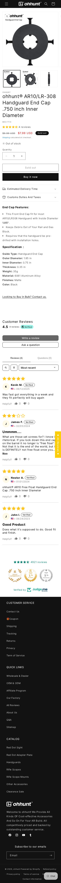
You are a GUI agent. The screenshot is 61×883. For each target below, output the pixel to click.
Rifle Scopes (14, 769)
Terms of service (31, 874)
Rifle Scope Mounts (18, 776)
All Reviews (13, 705)
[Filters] (14, 368)
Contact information (32, 879)
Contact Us (13, 611)
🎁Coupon (12, 618)
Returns (11, 640)
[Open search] (5, 368)
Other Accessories (17, 784)
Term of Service (16, 655)
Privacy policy (13, 874)
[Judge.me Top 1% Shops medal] (30, 575)
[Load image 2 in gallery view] (30, 78)
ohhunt (16, 869)
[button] (6, 3)
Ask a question (30, 344)
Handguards (14, 762)
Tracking (12, 633)
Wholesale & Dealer (18, 675)
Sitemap (11, 727)
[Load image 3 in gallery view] (49, 78)
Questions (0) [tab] (45, 358)
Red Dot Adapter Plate (20, 755)
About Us (12, 712)
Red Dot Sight (15, 747)
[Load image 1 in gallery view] (11, 78)
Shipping (6, 137)
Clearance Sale (15, 791)
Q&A (9, 719)
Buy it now (31, 176)
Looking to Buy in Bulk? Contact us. (24, 296)
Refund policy (49, 869)
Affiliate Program (16, 690)
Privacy (11, 648)
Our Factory (13, 697)
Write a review (30, 338)
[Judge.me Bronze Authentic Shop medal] (14, 575)
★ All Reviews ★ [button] (58, 444)
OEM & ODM (13, 683)
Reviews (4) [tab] (16, 358)
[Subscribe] (50, 855)
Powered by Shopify (30, 869)
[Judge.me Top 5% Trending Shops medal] (46, 575)
